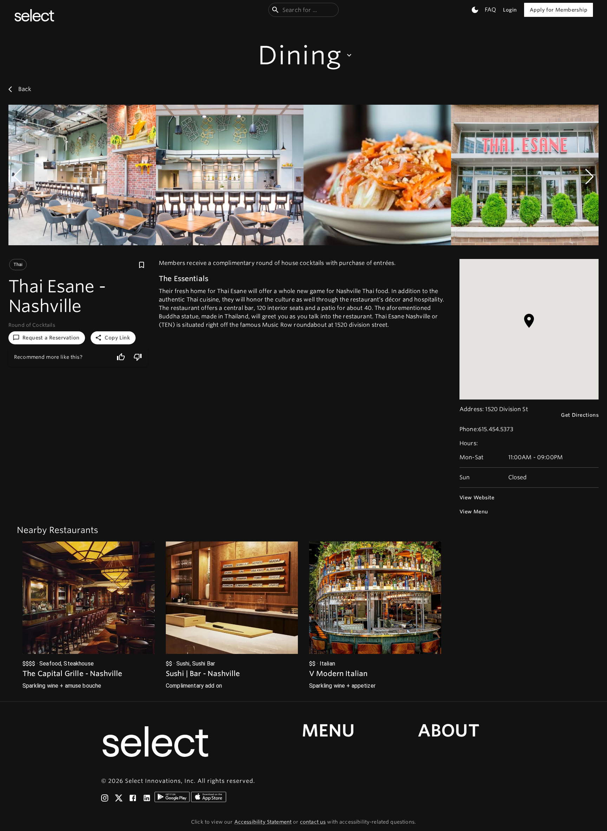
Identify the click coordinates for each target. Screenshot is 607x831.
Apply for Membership (558, 10)
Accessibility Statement (263, 822)
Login (510, 10)
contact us (313, 822)
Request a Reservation (50, 337)
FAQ (490, 9)
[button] (88, 615)
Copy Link (117, 337)
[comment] (138, 357)
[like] (121, 357)
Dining (300, 55)
